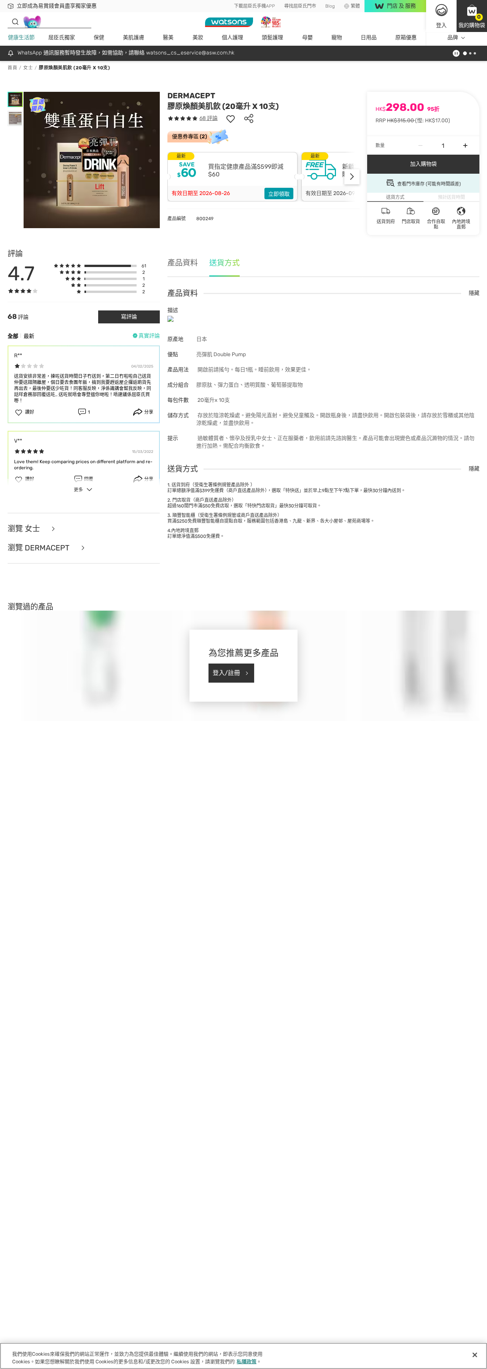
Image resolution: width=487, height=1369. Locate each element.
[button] (472, 16)
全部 (13, 336)
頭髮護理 (272, 37)
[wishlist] (230, 118)
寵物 (336, 37)
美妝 (198, 37)
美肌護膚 (133, 37)
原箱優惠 (406, 37)
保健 (99, 37)
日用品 (369, 37)
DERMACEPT (191, 95)
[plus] (465, 145)
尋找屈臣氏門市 (300, 6)
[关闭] (474, 1355)
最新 (29, 336)
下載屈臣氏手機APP (254, 6)
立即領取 (279, 194)
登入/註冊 (226, 673)
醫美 (168, 37)
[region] (243, 1356)
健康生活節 (21, 37)
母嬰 (307, 37)
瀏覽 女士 (25, 529)
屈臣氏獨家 (61, 37)
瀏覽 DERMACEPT (40, 548)
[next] (352, 176)
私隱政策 (246, 1361)
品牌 (452, 37)
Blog (330, 6)
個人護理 (232, 37)
